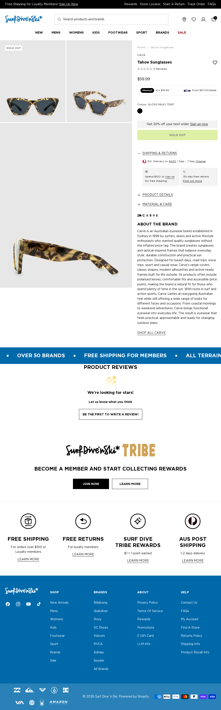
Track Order (196, 4)
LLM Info (143, 644)
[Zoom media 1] (33, 81)
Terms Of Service (150, 610)
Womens (56, 619)
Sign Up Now (68, 4)
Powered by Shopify (134, 696)
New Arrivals (59, 602)
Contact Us (189, 602)
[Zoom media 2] (99, 81)
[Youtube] (28, 604)
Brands (55, 652)
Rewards (130, 4)
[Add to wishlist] (215, 62)
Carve (141, 55)
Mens (54, 610)
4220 (172, 161)
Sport (54, 644)
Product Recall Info (195, 652)
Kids (53, 627)
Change (201, 161)
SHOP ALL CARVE (151, 332)
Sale (53, 660)
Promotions (145, 627)
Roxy (97, 619)
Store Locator (150, 4)
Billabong (100, 602)
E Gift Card (145, 635)
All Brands (101, 668)
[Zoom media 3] (66, 205)
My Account (190, 619)
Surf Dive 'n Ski (106, 696)
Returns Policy (191, 635)
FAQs (212, 4)
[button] (203, 19)
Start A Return (174, 4)
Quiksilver (101, 610)
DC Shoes (101, 627)
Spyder (99, 660)
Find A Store (190, 627)
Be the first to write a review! (111, 414)
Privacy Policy (147, 602)
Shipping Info (190, 644)
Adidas (99, 652)
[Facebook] (7, 604)
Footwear (57, 635)
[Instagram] (18, 604)
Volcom (99, 635)
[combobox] (111, 19)
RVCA (98, 644)
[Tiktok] (38, 604)
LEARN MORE (28, 559)
